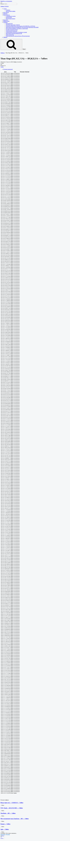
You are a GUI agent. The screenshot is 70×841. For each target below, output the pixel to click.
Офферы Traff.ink (5, 6)
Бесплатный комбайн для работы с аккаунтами (17, 28)
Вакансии (5, 19)
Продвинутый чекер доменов (13, 24)
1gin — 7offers (5, 829)
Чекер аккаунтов (10, 34)
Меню (24, 49)
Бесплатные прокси (10, 18)
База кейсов (6, 12)
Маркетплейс (6, 21)
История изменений (8, 69)
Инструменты (6, 14)
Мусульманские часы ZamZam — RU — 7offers (15, 818)
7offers (2, 66)
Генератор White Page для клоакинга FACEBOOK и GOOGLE (20, 26)
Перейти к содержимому (6, 1)
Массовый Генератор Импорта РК (14, 33)
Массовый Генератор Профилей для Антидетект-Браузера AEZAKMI (22, 27)
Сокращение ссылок (11, 16)
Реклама (8, 834)
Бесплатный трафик (10, 11)
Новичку (5, 13)
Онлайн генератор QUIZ (12, 29)
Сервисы (8, 10)
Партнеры (3, 834)
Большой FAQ (9, 23)
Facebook (5, 22)
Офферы (5, 37)
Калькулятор (9, 17)
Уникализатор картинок (11, 31)
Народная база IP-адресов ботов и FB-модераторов (18, 36)
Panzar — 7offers (5, 824)
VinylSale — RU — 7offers (8, 813)
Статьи (5, 8)
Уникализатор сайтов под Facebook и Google (16, 32)
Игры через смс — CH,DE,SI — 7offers (12, 802)
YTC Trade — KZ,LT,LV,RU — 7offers (12, 808)
